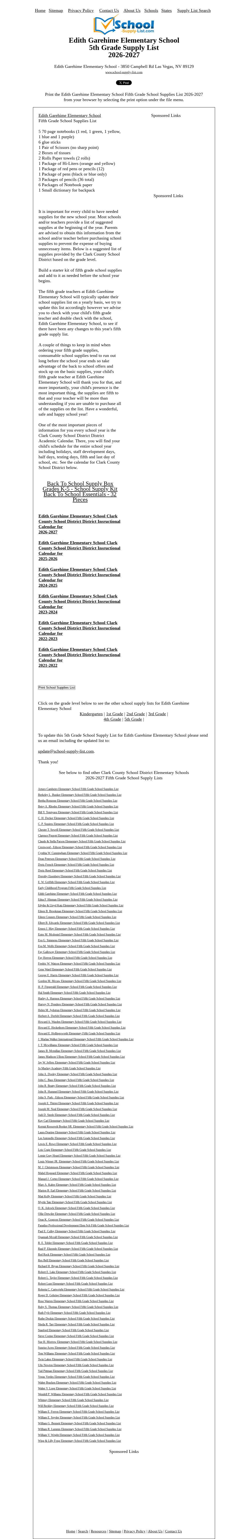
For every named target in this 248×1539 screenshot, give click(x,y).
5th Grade (133, 719)
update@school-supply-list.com (66, 751)
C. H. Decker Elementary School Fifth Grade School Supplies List (76, 818)
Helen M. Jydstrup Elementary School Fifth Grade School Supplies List (79, 1010)
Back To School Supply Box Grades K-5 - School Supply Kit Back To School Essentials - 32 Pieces (80, 491)
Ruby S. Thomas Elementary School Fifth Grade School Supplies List (78, 1307)
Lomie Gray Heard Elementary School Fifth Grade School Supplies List (79, 1155)
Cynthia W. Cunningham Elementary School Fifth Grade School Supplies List (82, 853)
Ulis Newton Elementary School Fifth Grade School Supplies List (76, 1365)
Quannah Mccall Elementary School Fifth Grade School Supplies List (78, 1237)
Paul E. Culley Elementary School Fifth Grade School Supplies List (76, 1231)
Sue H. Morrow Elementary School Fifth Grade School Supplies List (77, 1342)
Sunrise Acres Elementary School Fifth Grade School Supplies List (76, 1347)
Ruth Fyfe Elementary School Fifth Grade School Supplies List (74, 1312)
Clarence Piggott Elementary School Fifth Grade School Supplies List (78, 835)
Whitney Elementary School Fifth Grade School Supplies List (73, 1400)
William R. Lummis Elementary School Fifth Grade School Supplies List (79, 1429)
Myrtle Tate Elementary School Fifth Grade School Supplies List (75, 1202)
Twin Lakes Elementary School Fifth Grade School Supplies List (75, 1359)
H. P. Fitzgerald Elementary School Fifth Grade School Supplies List (77, 987)
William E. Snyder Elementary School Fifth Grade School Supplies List (79, 1417)
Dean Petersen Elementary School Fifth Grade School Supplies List (76, 859)
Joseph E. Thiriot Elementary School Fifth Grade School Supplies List (78, 1103)
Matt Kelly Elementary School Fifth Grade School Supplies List (74, 1196)
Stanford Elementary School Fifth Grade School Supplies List (73, 1330)
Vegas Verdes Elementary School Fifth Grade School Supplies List (76, 1376)
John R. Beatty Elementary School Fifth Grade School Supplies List (77, 1086)
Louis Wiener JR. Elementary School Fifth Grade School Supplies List (78, 1161)
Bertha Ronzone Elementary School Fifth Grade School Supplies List (77, 800)
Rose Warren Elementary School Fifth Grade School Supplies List (76, 1301)
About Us (132, 10)
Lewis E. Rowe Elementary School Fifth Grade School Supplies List (77, 1144)
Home (40, 10)
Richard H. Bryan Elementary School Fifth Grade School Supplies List (78, 1266)
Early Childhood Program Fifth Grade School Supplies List (72, 888)
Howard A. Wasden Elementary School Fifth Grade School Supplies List (79, 1021)
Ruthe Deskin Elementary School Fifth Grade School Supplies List (76, 1318)
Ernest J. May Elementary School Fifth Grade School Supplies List (76, 928)
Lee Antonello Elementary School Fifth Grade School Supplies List (76, 1138)
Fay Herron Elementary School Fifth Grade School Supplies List (75, 957)
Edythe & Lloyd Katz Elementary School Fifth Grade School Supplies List (80, 905)
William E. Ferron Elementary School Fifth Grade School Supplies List (78, 1411)
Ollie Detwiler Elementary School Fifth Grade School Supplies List (76, 1214)
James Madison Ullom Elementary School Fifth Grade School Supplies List (81, 1056)
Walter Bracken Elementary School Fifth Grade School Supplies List (77, 1382)
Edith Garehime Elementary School (70, 115)
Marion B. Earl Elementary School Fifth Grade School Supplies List (77, 1190)
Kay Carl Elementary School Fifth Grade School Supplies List (73, 1120)
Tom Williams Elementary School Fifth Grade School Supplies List (76, 1353)
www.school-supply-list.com (123, 72)
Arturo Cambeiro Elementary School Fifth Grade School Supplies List (78, 789)
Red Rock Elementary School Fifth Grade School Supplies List (74, 1254)
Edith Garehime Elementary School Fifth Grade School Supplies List (77, 893)
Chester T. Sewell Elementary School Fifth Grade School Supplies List (78, 829)
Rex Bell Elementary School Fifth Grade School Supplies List (73, 1260)
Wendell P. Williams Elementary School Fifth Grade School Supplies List (80, 1394)
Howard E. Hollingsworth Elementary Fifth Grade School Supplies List (79, 1033)
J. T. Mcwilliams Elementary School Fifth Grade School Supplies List (78, 1045)
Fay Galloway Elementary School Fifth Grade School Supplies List (76, 952)
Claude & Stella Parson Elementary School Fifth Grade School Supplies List (81, 841)
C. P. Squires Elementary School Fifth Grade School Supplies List (76, 824)
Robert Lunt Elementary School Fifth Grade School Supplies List (75, 1283)
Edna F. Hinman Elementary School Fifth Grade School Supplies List (77, 899)
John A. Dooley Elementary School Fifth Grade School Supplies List (77, 1074)
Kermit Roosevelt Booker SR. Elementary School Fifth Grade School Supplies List (85, 1126)
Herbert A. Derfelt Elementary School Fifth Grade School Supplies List (79, 1016)
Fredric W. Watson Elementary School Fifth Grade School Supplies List (79, 963)
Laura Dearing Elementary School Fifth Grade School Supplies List (76, 1132)
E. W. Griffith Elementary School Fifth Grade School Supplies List (76, 882)
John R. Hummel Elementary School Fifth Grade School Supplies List (78, 1091)
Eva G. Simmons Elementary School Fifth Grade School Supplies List (78, 940)
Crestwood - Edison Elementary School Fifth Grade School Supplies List (80, 847)
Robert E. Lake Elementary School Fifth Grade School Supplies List (77, 1272)
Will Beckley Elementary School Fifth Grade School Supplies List (76, 1406)
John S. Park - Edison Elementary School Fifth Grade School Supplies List (81, 1097)
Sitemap (56, 10)
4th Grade (112, 719)
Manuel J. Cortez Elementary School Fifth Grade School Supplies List (78, 1179)
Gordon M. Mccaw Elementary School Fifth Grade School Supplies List (79, 981)
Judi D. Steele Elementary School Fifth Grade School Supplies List (76, 1115)
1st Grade (114, 713)
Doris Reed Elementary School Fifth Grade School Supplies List (75, 870)
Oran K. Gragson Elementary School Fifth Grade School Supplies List (78, 1219)
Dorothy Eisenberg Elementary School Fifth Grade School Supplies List (79, 876)
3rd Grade (157, 713)
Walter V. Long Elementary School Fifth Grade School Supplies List (77, 1388)
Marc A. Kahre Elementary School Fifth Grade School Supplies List (77, 1184)
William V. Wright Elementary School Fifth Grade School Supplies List (79, 1435)
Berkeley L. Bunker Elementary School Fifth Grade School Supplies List (79, 795)
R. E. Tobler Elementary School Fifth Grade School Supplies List (75, 1243)
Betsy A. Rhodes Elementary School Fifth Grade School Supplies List (78, 806)
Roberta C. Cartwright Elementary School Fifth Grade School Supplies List (81, 1289)
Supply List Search (194, 10)
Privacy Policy (81, 10)
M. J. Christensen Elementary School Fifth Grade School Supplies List (78, 1167)
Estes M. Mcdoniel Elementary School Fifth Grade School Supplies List (79, 934)
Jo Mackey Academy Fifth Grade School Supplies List (69, 1068)
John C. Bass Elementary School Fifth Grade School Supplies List (76, 1080)
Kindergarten (91, 713)
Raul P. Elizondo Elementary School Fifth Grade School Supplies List (78, 1248)
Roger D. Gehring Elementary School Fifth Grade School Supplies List (79, 1295)
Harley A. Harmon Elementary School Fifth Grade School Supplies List (79, 998)
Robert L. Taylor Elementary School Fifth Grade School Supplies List (78, 1278)
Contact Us (109, 10)
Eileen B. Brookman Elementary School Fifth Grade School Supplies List (80, 911)
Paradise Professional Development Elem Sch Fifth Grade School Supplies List (83, 1225)
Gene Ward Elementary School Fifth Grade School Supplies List (75, 969)
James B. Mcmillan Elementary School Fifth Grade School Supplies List (79, 1051)
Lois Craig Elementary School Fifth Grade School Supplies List (74, 1150)
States (166, 10)
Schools (151, 10)
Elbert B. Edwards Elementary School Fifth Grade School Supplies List (79, 923)
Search (83, 1531)
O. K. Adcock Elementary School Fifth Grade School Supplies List (76, 1208)
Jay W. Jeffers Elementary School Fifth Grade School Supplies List (76, 1062)
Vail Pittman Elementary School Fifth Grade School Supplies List (75, 1371)
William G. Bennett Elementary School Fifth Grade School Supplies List (79, 1423)
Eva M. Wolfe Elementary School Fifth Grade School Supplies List (76, 946)
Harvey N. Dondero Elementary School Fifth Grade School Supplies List (80, 1004)
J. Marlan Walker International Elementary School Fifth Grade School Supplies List (85, 1039)
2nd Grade (135, 713)
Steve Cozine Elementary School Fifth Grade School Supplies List (76, 1336)
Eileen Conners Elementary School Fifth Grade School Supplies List (77, 917)
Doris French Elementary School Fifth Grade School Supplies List (76, 864)
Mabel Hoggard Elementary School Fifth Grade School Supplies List (77, 1173)
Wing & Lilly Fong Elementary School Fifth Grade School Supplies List (79, 1440)
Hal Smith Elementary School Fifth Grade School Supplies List (74, 992)
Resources (98, 1531)
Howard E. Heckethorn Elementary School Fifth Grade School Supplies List (81, 1027)
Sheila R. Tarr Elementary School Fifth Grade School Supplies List (76, 1324)
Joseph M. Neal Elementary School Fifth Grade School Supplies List (77, 1109)
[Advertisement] (163, 152)
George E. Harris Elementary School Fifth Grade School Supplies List (78, 975)
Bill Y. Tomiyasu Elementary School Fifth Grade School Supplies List (78, 812)
